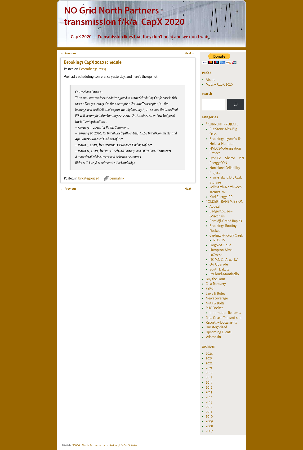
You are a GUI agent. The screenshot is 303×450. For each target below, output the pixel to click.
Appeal (214, 206)
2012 (209, 407)
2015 (209, 392)
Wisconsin (213, 337)
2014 (209, 397)
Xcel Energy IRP (220, 197)
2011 (209, 411)
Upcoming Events (219, 332)
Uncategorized (88, 178)
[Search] (235, 104)
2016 (209, 387)
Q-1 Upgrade (218, 264)
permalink (116, 178)
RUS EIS (219, 240)
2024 (209, 353)
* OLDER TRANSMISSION (224, 201)
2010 (209, 416)
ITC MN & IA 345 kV (223, 260)
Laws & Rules (215, 293)
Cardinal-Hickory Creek (226, 235)
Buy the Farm (215, 279)
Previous (68, 53)
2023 (209, 358)
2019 (209, 373)
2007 (209, 431)
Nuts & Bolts (215, 303)
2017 (209, 382)
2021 (209, 368)
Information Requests (225, 313)
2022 (209, 363)
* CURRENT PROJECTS (222, 124)
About (210, 80)
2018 (209, 378)
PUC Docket (214, 308)
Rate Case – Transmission (224, 318)
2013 (209, 402)
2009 (209, 421)
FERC (209, 288)
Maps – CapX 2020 (219, 84)
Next (189, 53)
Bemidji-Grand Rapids (225, 221)
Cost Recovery (216, 284)
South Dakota (219, 269)
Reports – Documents (221, 322)
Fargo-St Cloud (220, 245)
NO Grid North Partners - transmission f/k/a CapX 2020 (104, 445)
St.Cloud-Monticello (224, 274)
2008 (209, 426)
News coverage (217, 298)
